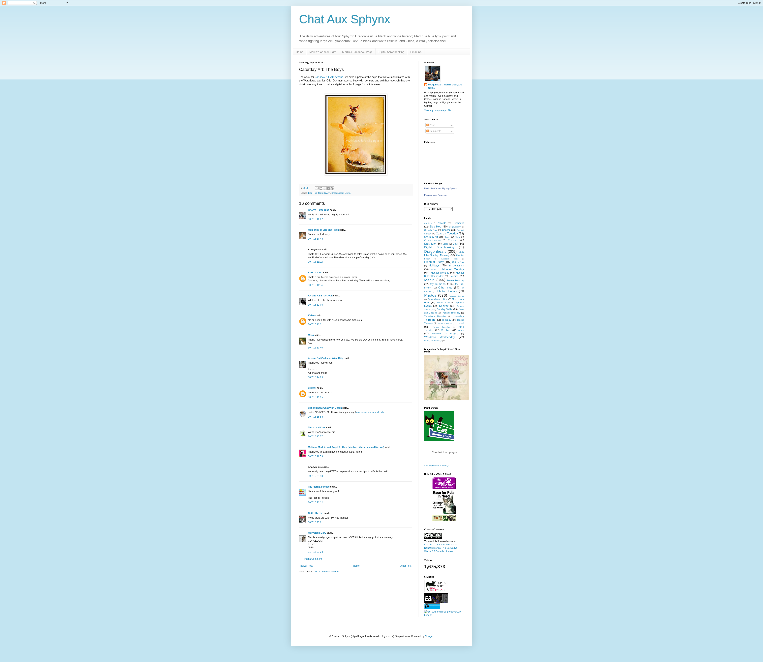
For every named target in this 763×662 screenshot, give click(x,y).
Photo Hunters (447, 291)
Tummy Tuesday (441, 327)
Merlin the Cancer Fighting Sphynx (440, 188)
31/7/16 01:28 (315, 552)
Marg (311, 335)
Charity (447, 237)
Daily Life (430, 243)
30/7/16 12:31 (315, 324)
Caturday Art (324, 193)
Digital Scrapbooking (391, 51)
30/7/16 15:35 (315, 397)
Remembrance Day (437, 299)
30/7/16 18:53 (315, 456)
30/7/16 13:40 (315, 347)
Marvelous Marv (317, 532)
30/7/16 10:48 (315, 238)
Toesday (446, 319)
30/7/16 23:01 (315, 522)
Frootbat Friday (434, 261)
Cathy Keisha (315, 513)
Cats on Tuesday (447, 233)
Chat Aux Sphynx (344, 19)
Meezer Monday (440, 272)
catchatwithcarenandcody (370, 412)
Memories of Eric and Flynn (323, 229)
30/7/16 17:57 (315, 436)
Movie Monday (455, 280)
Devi (455, 243)
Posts (432, 125)
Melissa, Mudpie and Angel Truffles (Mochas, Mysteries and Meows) (346, 447)
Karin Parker (315, 272)
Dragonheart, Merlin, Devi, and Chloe (445, 86)
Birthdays (459, 223)
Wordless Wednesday (439, 337)
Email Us (415, 51)
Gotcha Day (458, 262)
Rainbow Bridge (456, 296)
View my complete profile (437, 110)
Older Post (405, 565)
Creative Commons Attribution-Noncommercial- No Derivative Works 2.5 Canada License (440, 548)
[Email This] (317, 188)
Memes (454, 276)
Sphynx (443, 305)
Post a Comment (313, 558)
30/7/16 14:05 (315, 377)
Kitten (433, 269)
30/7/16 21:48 (315, 476)
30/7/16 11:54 (315, 285)
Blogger (429, 636)
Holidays (434, 265)
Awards (442, 223)
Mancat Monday (453, 269)
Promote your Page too (435, 195)
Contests (452, 240)
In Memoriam (456, 265)
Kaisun (312, 315)
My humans (437, 284)
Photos (430, 295)
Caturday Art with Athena (329, 76)
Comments (435, 131)
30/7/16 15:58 (315, 416)
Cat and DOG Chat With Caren (325, 407)
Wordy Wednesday (433, 340)
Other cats (445, 287)
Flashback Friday (449, 259)
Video (461, 330)
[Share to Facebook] (328, 188)
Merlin (348, 193)
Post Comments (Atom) (326, 571)
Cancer (446, 230)
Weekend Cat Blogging (445, 333)
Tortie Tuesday (445, 323)
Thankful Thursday (451, 313)
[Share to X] (325, 188)
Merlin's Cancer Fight (322, 51)
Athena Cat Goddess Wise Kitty (326, 358)
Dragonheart (337, 193)
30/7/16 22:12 (315, 502)
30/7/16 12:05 (315, 304)
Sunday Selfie (444, 309)
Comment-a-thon (432, 240)
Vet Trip (445, 330)
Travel (460, 323)
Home (299, 51)
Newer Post (306, 565)
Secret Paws (443, 302)
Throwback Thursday (435, 316)
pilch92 (312, 388)
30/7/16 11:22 (315, 261)
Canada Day (430, 230)
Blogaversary (455, 227)
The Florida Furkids (319, 486)
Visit (436, 465)
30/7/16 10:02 (315, 219)
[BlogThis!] (321, 188)
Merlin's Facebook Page (357, 51)
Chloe (457, 237)
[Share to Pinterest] (332, 188)
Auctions (428, 223)
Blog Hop (312, 193)
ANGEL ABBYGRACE (320, 295)
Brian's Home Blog (318, 210)
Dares (445, 244)
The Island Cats (316, 427)
